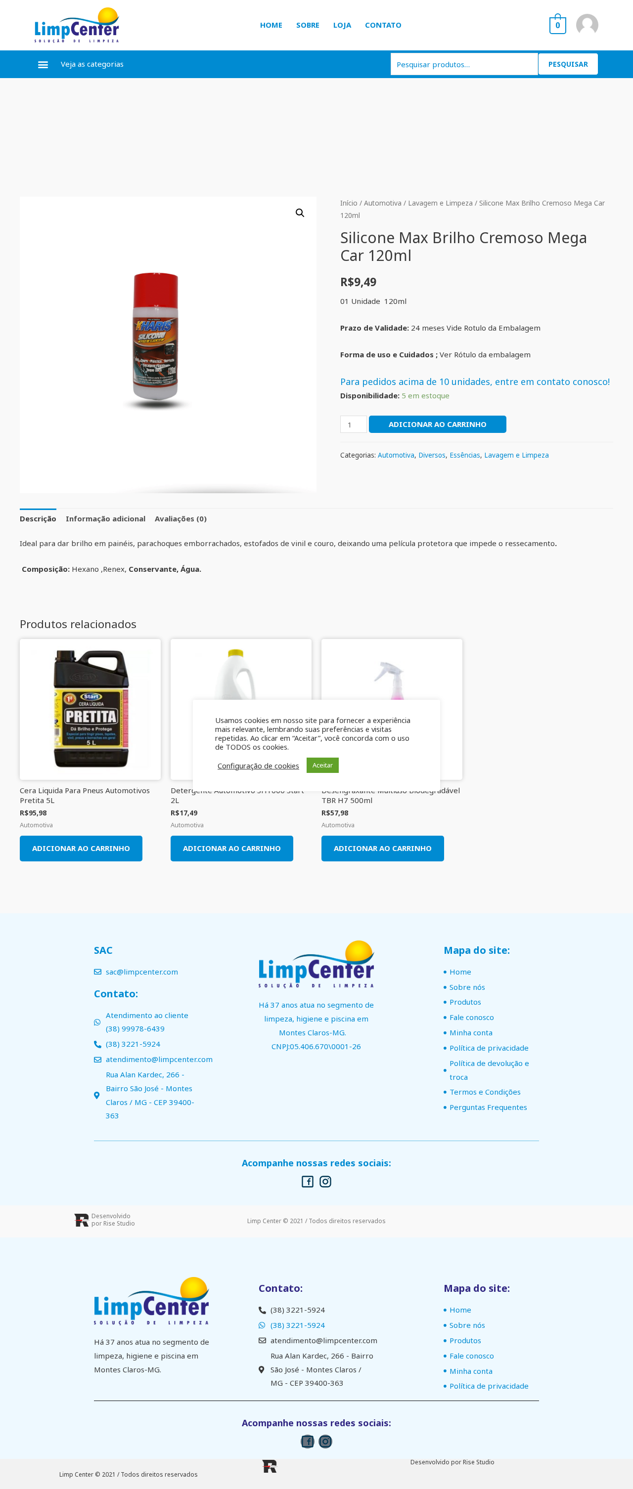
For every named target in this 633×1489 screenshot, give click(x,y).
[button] (43, 64)
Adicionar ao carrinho (438, 424)
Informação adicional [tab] (105, 518)
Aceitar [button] (323, 765)
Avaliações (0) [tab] (181, 518)
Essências (465, 455)
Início (349, 203)
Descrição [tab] (38, 518)
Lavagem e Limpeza (440, 203)
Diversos (432, 455)
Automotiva (383, 203)
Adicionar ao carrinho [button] (81, 848)
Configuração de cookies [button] (258, 765)
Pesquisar (568, 64)
